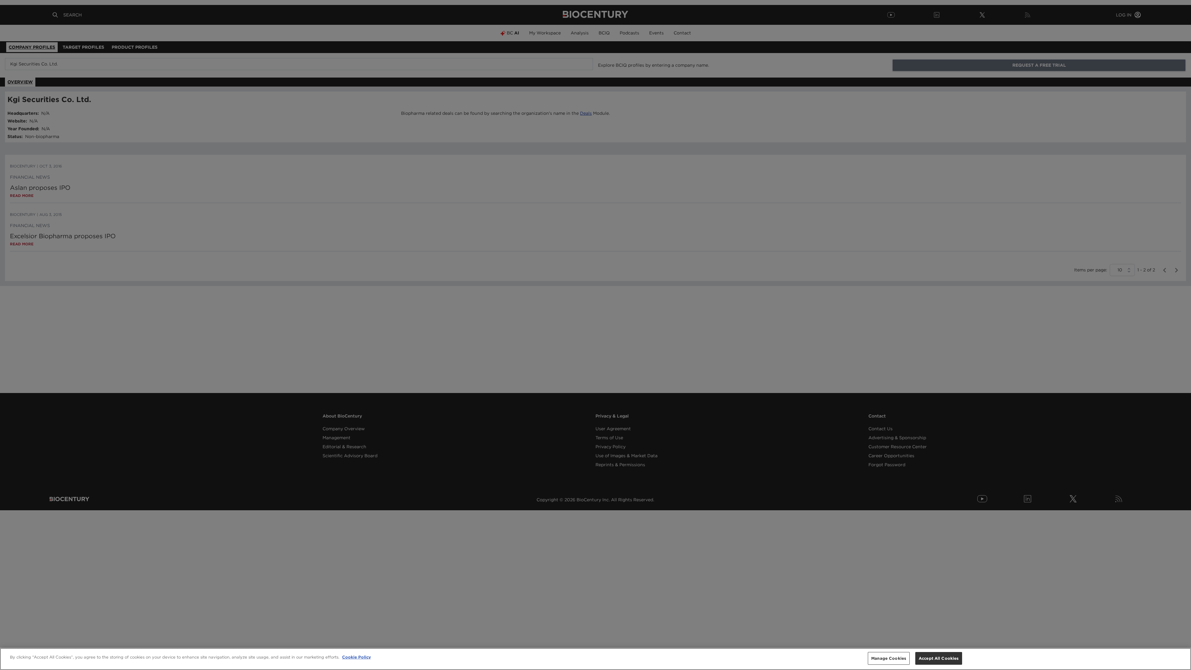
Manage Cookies (888, 658)
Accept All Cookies (939, 658)
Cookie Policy (356, 657)
